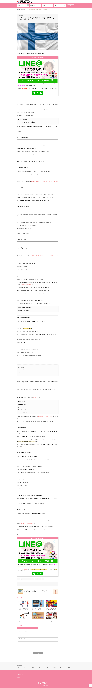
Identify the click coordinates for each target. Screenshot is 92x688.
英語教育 (21, 15)
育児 (61, 667)
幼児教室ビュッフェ (46, 683)
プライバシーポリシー (20, 674)
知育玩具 (54, 667)
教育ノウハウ (40, 667)
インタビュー (26, 667)
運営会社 (18, 677)
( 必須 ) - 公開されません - (22, 638)
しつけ (18, 667)
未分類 (47, 667)
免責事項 (44, 685)
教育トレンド (33, 667)
